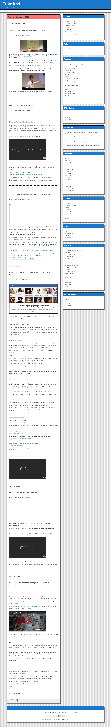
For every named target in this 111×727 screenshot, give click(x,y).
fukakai (28, 35)
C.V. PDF (38, 712)
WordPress (49, 719)
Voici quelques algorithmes (17, 350)
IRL (35, 363)
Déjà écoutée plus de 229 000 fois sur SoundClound (24, 606)
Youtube (40, 174)
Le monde (67, 83)
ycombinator (68, 98)
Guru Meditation (70, 72)
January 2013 (69, 167)
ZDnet (66, 100)
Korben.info (68, 74)
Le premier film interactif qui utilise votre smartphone (82, 145)
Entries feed (69, 233)
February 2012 (69, 188)
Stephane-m (68, 51)
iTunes (33, 172)
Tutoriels (46, 712)
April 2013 (68, 160)
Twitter (34, 174)
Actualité (18, 98)
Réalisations (62, 712)
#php (66, 115)
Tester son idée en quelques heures (27, 31)
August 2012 (68, 175)
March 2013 (68, 162)
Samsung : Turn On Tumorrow (19, 257)
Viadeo (67, 36)
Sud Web (34, 54)
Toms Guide (68, 95)
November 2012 (69, 169)
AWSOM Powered (4, 726)
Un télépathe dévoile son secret (25, 492)
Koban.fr (67, 49)
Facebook (28, 174)
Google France (69, 70)
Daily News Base (70, 68)
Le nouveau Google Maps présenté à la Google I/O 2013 (81, 136)
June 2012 (68, 179)
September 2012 (69, 173)
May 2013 (67, 158)
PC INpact (68, 91)
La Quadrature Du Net (71, 78)
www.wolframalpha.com (31, 407)
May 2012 (67, 182)
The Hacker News (70, 93)
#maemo (67, 113)
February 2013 (69, 165)
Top (68, 719)
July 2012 (68, 177)
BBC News (67, 66)
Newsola (67, 89)
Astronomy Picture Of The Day (74, 64)
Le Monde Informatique (72, 85)
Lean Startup (45, 54)
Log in (67, 231)
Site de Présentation (71, 31)
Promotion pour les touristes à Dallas (22, 259)
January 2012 (69, 190)
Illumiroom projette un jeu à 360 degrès (29, 194)
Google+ (67, 25)
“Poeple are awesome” (44, 177)
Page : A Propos (15, 431)
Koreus (67, 76)
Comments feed (69, 235)
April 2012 (68, 184)
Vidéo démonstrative (17, 433)
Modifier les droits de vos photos (21, 438)
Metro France (69, 87)
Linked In (68, 27)
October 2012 (69, 171)
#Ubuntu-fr (68, 119)
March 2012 (68, 186)
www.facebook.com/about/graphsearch (20, 422)
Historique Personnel (17, 444)
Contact (76, 712)
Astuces (54, 712)
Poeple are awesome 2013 (21, 105)
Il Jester (62, 719)
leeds (21, 166)
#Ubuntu (67, 117)
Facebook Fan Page (70, 23)
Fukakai (11, 4)
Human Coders (28, 55)
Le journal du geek (71, 81)
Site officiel (20, 174)
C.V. (70, 712)
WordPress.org (69, 237)
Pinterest (68, 29)
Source (11, 686)
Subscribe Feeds (14, 26)
